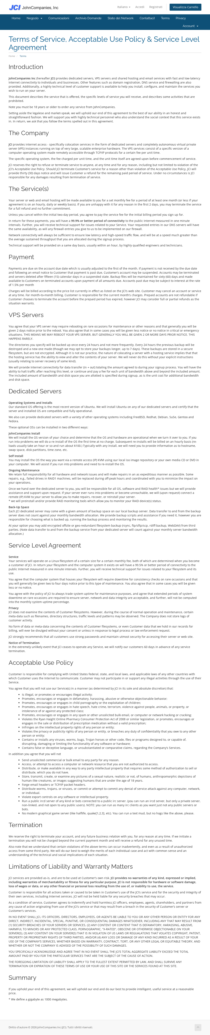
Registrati (155, 7)
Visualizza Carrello (185, 7)
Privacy (181, 18)
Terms (165, 18)
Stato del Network (121, 18)
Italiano (122, 7)
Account (189, 26)
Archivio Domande (88, 18)
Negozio (33, 18)
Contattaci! (147, 18)
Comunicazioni (58, 18)
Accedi (139, 7)
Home (16, 18)
